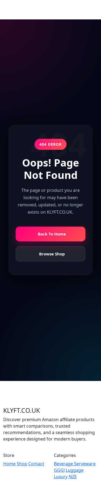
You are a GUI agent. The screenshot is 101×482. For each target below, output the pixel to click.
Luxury (61, 477)
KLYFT (18, 9)
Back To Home (52, 234)
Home (9, 464)
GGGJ (59, 470)
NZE (73, 477)
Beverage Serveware (75, 464)
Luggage (74, 470)
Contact (36, 464)
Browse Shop (52, 253)
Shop (22, 464)
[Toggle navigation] (90, 9)
